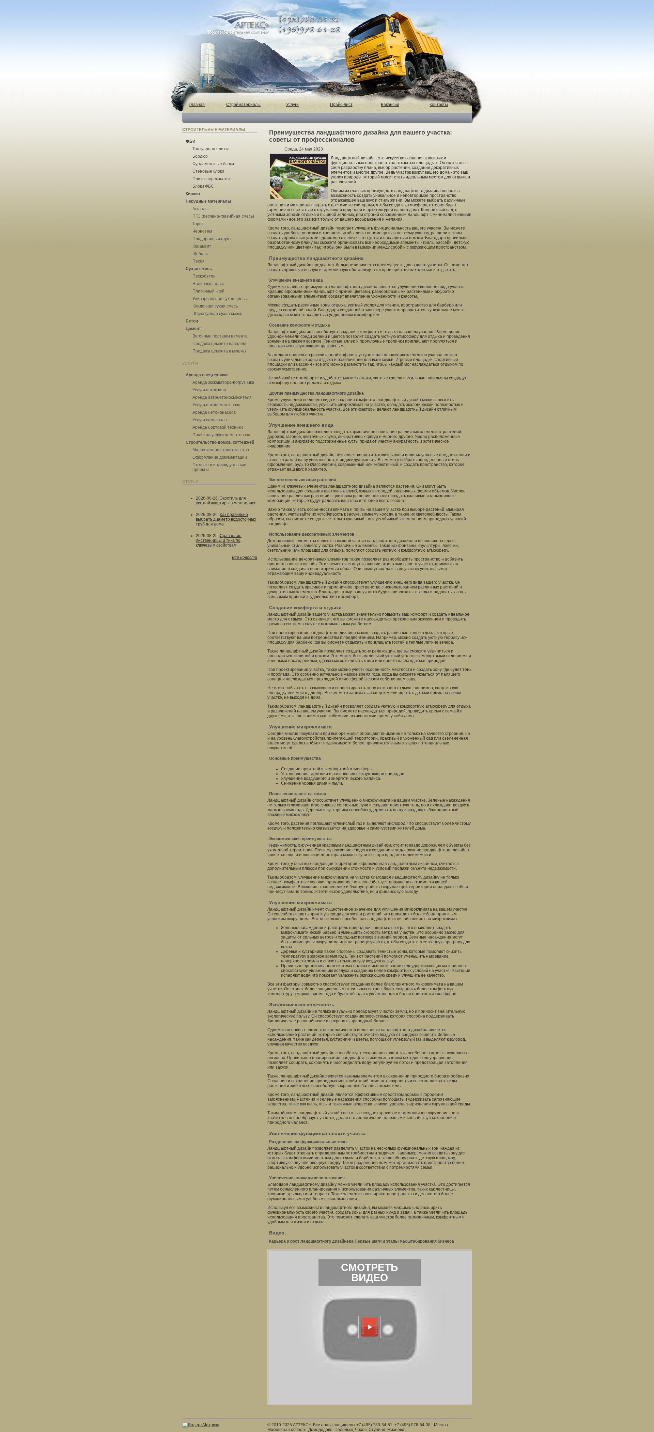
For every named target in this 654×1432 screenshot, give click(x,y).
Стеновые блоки (208, 171)
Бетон (192, 321)
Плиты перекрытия (211, 178)
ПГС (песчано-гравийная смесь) (223, 216)
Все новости (244, 557)
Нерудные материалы (208, 201)
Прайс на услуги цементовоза (221, 434)
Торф (197, 223)
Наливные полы (208, 283)
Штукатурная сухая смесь (217, 313)
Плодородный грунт (211, 238)
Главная (197, 104)
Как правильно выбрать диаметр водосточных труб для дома (226, 519)
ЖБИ (191, 141)
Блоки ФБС (203, 186)
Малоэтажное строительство (220, 449)
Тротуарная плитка (211, 148)
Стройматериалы (243, 104)
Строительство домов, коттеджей (220, 442)
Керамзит (201, 246)
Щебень (200, 253)
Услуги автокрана (209, 390)
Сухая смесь (199, 268)
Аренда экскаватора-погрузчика (223, 382)
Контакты (439, 104)
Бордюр (200, 156)
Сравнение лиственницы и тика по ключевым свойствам (219, 540)
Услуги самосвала (209, 420)
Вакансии (390, 104)
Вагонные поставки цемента (220, 336)
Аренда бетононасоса (214, 412)
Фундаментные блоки (213, 163)
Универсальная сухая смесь (219, 298)
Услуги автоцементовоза (216, 405)
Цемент (193, 328)
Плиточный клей (208, 291)
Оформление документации (219, 457)
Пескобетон (204, 276)
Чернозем (202, 231)
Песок (198, 261)
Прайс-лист (341, 104)
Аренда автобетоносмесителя (222, 397)
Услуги (292, 104)
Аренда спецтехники (207, 375)
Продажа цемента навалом (219, 343)
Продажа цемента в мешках (219, 351)
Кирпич (193, 193)
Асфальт (200, 208)
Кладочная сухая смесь (215, 306)
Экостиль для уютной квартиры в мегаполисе (226, 500)
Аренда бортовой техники (217, 427)
